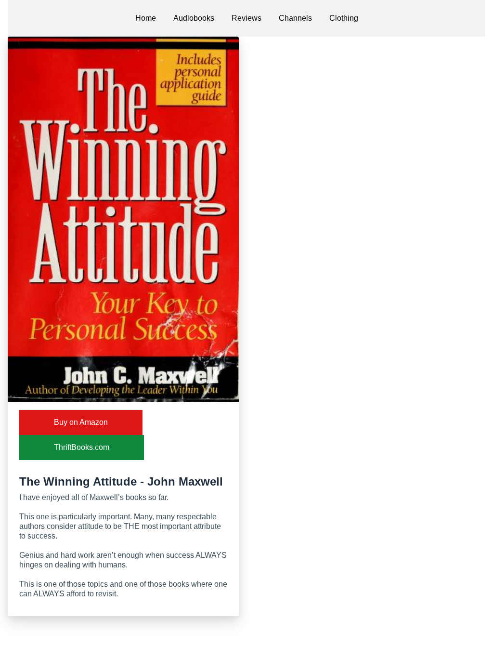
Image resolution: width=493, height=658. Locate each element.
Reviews (246, 18)
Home (145, 18)
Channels (295, 18)
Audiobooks (193, 18)
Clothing (343, 18)
